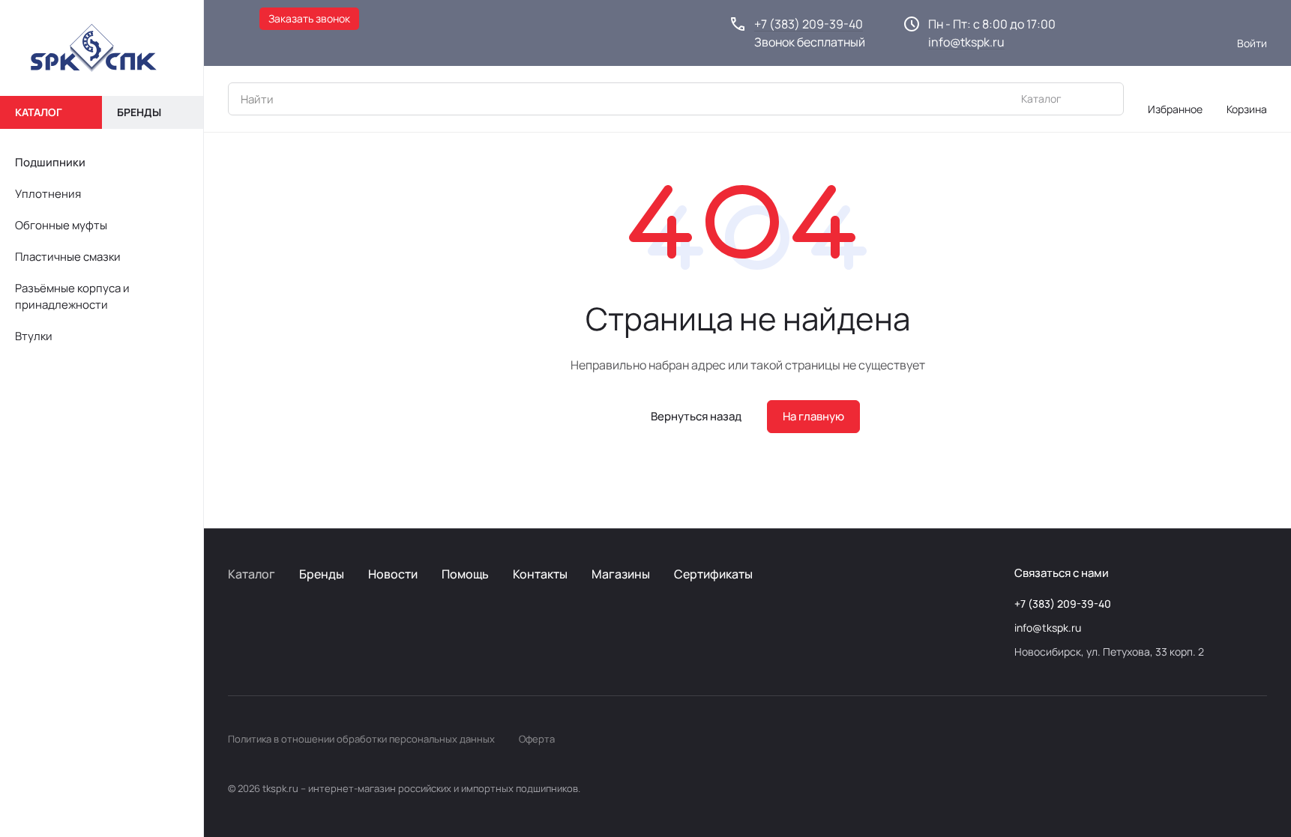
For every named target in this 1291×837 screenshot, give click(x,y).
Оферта (537, 739)
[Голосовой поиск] (1077, 99)
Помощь (465, 574)
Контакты (540, 574)
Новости (393, 574)
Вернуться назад (696, 416)
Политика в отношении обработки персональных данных (361, 739)
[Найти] (1104, 98)
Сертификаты (713, 574)
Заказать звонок (309, 18)
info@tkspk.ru (966, 42)
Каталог (251, 574)
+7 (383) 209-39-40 (808, 24)
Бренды (321, 574)
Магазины (621, 574)
